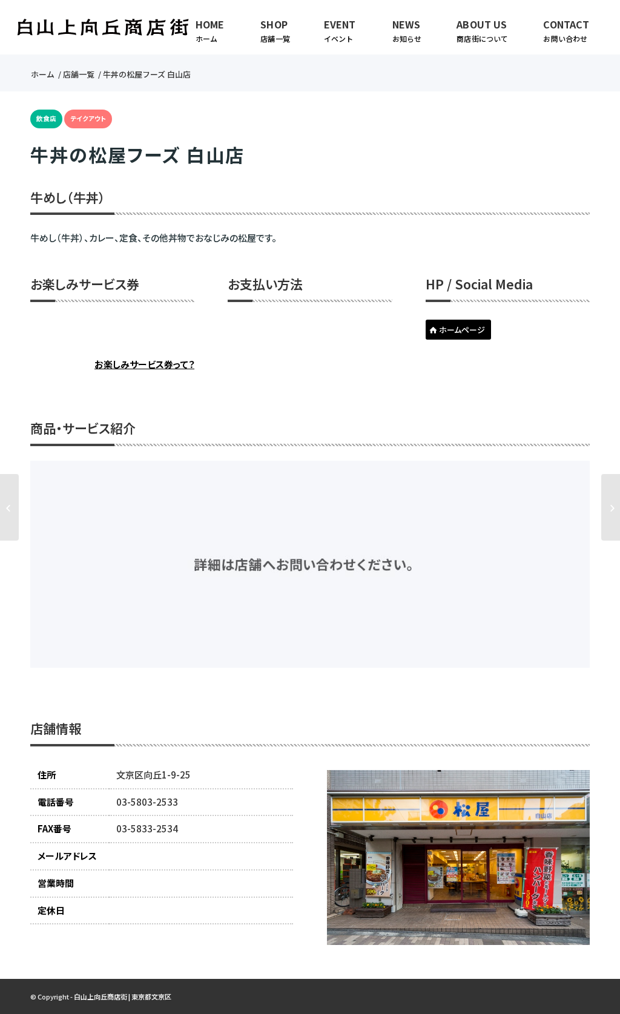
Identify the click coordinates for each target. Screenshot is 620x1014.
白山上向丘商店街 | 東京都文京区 (122, 996)
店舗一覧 (78, 74)
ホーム (42, 74)
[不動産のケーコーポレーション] (610, 507)
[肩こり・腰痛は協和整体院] (9, 507)
